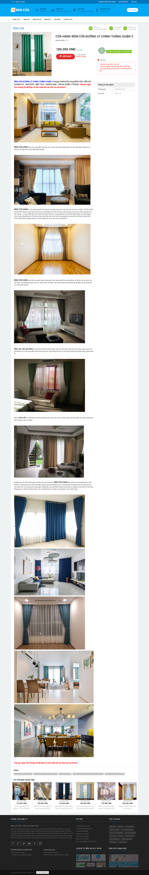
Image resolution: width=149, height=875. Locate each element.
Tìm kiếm (133, 10)
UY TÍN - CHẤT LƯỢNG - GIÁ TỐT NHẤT (118, 51)
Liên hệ (134, 2)
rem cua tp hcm (127, 839)
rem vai (120, 836)
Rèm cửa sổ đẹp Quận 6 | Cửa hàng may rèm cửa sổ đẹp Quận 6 (85, 807)
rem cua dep (129, 826)
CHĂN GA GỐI (68, 19)
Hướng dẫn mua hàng (107, 2)
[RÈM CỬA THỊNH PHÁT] (20, 10)
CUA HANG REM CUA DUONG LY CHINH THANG (88, 774)
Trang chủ (16, 19)
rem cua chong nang (116, 833)
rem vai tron (122, 842)
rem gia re (113, 842)
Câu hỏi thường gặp (82, 831)
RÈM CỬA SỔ (37, 19)
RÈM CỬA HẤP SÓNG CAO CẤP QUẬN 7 (127, 807)
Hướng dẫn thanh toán (83, 826)
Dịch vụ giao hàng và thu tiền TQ (86, 841)
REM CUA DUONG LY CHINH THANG (45, 774)
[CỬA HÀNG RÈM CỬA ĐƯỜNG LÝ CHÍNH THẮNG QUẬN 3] (32, 54)
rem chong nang (130, 833)
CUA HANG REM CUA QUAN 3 (115, 774)
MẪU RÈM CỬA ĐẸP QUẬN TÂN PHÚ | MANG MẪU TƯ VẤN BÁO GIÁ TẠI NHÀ (64, 807)
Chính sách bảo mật (82, 836)
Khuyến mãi (123, 2)
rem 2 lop (113, 836)
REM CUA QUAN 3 (65, 774)
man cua (120, 826)
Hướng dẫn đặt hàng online (84, 829)
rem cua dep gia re (127, 830)
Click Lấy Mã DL (42, 872)
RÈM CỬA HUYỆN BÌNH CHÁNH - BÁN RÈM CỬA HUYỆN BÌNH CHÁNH (106, 807)
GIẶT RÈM (57, 19)
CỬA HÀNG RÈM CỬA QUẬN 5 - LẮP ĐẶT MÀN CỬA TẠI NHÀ (21, 807)
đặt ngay (67, 56)
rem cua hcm (130, 836)
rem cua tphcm (114, 839)
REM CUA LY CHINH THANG (23, 774)
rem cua (112, 826)
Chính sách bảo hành (82, 834)
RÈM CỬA (26, 19)
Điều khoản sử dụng (82, 839)
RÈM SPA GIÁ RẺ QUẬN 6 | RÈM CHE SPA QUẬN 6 (42, 807)
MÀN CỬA (48, 19)
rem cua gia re (114, 830)
